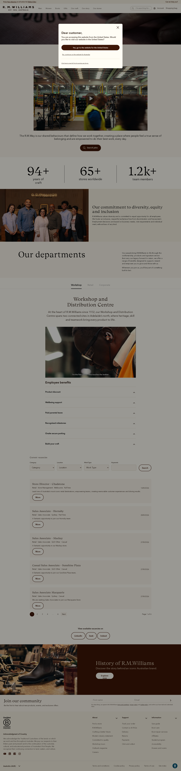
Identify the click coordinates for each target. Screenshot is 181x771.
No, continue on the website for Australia (76, 54)
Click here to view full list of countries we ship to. (75, 63)
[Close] (118, 28)
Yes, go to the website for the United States (90, 48)
